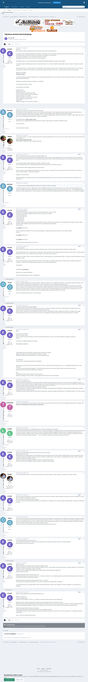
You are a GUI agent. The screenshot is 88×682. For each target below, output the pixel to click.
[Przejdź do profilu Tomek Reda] (10, 407)
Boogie (10, 474)
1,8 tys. (10, 485)
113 (10, 147)
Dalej (9, 44)
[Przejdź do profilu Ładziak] (10, 433)
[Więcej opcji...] (83, 48)
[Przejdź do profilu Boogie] (10, 479)
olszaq (10, 282)
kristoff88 (19, 227)
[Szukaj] (83, 7)
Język (38, 668)
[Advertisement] (44, 106)
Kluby (4, 10)
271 (10, 413)
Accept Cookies (9, 679)
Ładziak (9, 429)
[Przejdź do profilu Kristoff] (5, 38)
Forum (9, 10)
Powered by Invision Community (44, 671)
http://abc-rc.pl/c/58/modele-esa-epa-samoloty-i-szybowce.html (29, 404)
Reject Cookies (19, 679)
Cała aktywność (14, 6)
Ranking (24, 10)
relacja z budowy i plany (31, 119)
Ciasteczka (48, 668)
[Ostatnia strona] (12, 44)
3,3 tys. (10, 440)
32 (10, 121)
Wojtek (10, 136)
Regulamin (31, 10)
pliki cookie (20, 676)
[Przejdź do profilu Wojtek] (10, 141)
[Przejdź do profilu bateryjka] (10, 115)
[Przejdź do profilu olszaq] (10, 287)
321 (10, 60)
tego (50, 114)
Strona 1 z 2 (17, 44)
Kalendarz (22, 6)
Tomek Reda (9, 402)
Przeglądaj (6, 6)
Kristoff (12, 37)
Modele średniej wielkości (20, 39)
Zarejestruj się (57, 2)
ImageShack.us (25, 269)
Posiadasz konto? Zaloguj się (44, 2)
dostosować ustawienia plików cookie (53, 676)
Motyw (43, 668)
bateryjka (9, 110)
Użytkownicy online (17, 10)
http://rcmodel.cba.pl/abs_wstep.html (23, 139)
